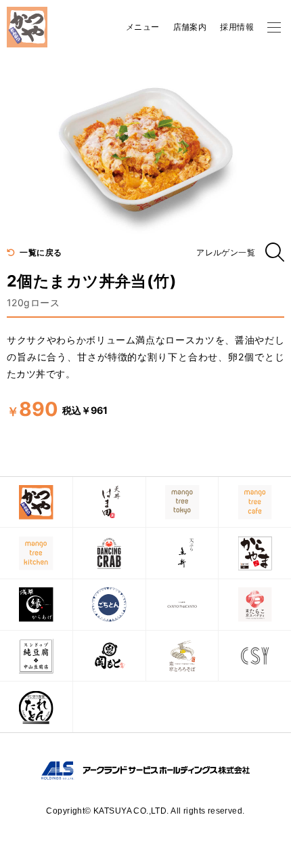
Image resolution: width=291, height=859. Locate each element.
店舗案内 (190, 27)
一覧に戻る (40, 252)
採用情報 (237, 27)
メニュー (143, 27)
